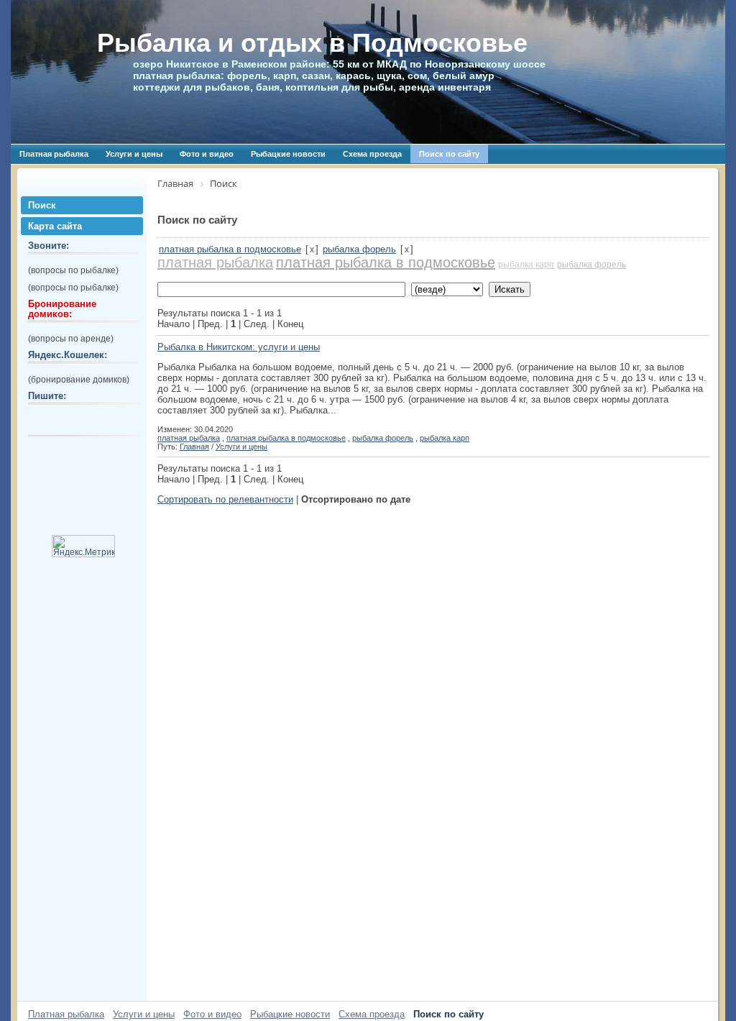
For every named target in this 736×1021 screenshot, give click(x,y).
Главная (194, 446)
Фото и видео (207, 154)
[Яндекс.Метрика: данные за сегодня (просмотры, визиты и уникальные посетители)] (83, 546)
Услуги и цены (134, 154)
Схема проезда (372, 154)
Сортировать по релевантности (225, 499)
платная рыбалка (215, 262)
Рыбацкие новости (288, 154)
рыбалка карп (526, 265)
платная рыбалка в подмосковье (230, 249)
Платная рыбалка (53, 154)
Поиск (42, 205)
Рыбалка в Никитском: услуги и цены (238, 347)
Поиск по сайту (449, 154)
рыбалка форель (359, 249)
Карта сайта (55, 226)
